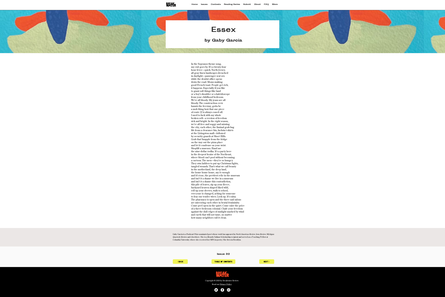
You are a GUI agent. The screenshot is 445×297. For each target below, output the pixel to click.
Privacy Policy (225, 284)
